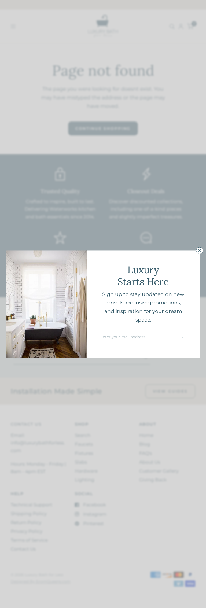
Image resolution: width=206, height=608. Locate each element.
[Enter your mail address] (180, 337)
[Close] (199, 250)
